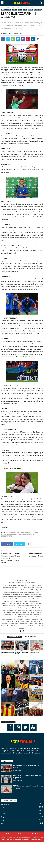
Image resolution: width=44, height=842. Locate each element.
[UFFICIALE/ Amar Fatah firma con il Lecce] (36, 645)
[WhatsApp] (13, 39)
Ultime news (37, 9)
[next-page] (23, 657)
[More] (37, 39)
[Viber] (23, 39)
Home (2, 7)
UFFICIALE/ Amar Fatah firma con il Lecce (36, 651)
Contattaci (27, 834)
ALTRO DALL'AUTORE (30, 637)
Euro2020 (8, 532)
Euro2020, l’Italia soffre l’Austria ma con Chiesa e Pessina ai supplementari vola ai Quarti (10, 558)
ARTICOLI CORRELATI (14, 637)
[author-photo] (22, 573)
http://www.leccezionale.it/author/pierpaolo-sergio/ (22, 582)
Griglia (14, 9)
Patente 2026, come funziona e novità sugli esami (21, 652)
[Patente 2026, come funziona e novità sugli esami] (22, 645)
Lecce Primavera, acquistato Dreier (36, 555)
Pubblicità (35, 834)
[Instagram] (17, 727)
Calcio (12, 7)
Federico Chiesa (17, 532)
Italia (19, 9)
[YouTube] (33, 727)
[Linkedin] (33, 39)
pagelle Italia (15, 534)
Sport (7, 7)
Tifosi (2, 823)
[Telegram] (18, 39)
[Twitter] (8, 39)
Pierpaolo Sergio (7, 33)
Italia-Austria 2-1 (32, 532)
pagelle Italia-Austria (27, 534)
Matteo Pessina (6, 534)
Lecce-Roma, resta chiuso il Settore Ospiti (7, 651)
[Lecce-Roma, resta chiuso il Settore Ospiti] (7, 645)
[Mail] (23, 631)
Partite (30, 9)
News (2, 820)
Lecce (24, 9)
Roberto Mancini (6, 536)
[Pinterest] (28, 39)
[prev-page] (21, 657)
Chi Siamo (9, 834)
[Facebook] (3, 39)
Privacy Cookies (18, 834)
